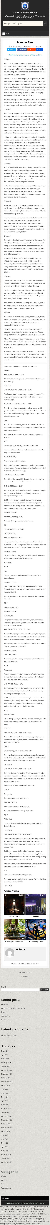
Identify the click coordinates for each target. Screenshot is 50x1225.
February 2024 (6, 1108)
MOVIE (28, 46)
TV (2, 1184)
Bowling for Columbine (14, 942)
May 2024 (4, 1097)
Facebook (22, 49)
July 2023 (4, 1135)
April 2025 (4, 1055)
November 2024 (6, 1074)
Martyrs (3, 1012)
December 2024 (6, 1070)
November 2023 (6, 1120)
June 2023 (4, 1139)
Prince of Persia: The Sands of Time (13, 1008)
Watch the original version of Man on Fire (25, 55)
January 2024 (5, 1112)
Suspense (35, 964)
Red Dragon (5, 1020)
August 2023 (5, 1131)
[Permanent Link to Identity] (35, 904)
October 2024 (5, 1078)
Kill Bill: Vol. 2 (14, 916)
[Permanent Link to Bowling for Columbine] (14, 929)
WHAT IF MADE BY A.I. (25, 12)
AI (11, 46)
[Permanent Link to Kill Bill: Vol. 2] (14, 904)
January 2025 (5, 1066)
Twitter (13, 49)
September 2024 (6, 1082)
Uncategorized (6, 1188)
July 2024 (4, 1089)
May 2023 (4, 1143)
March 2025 (5, 1059)
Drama (27, 964)
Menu (8, 33)
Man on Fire (25, 42)
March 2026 (5, 1051)
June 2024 (4, 1093)
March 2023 (5, 1151)
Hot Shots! (4, 1004)
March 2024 (5, 1105)
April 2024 (4, 1101)
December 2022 (6, 1162)
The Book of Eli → (25, 972)
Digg (40, 49)
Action (21, 964)
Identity (36, 916)
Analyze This (5, 1016)
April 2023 (4, 1147)
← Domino (25, 976)
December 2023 (6, 1116)
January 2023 (5, 1158)
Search (3, 987)
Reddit (32, 49)
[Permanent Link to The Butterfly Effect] (35, 929)
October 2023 (5, 1124)
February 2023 (6, 1154)
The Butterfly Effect (35, 942)
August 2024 (5, 1085)
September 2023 (6, 1128)
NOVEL (3, 1180)
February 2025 (6, 1062)
